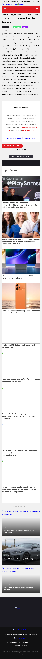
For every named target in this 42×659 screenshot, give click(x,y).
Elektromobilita (25, 1)
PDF (34, 1)
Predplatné (14, 1)
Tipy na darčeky (16, 15)
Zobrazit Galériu (12, 146)
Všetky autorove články (21, 156)
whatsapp (17, 27)
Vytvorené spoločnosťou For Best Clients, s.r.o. (21, 634)
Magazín (6, 15)
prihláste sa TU (28, 130)
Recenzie (28, 15)
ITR (38, 1)
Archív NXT (37, 15)
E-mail (25, 27)
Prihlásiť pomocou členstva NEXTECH (21, 138)
